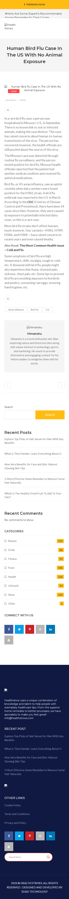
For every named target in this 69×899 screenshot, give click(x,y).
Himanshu (11, 100)
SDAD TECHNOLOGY (35, 891)
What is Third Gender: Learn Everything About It (32, 453)
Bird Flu (35, 309)
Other (11, 603)
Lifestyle (13, 585)
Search (8, 407)
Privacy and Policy (15, 822)
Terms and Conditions (17, 813)
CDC (30, 202)
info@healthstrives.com (19, 718)
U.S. (48, 309)
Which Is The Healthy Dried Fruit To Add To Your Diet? (32, 495)
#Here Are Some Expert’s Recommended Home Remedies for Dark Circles (33, 15)
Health (12, 576)
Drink (11, 549)
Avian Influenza (16, 309)
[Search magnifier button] (48, 857)
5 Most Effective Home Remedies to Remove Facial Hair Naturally (34, 480)
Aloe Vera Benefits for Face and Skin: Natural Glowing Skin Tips (30, 466)
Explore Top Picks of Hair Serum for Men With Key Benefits (34, 440)
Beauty (12, 540)
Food (11, 567)
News (13, 91)
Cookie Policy (12, 805)
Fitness (12, 558)
